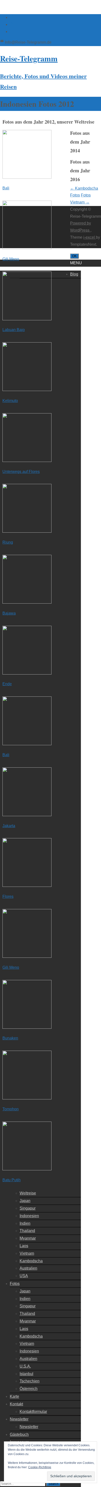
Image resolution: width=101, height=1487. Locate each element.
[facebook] (12, 17)
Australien (28, 1268)
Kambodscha (31, 1261)
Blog (74, 274)
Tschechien (29, 1381)
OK (74, 256)
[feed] (12, 24)
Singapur (28, 1208)
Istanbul (26, 1374)
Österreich (29, 1389)
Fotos (15, 1284)
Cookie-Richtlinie (39, 1467)
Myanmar (28, 1238)
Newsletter (19, 1419)
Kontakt (16, 1404)
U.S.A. (25, 1366)
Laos (24, 1246)
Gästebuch (19, 1434)
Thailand (27, 1231)
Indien (25, 1223)
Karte (14, 1396)
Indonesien (29, 1216)
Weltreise (28, 1193)
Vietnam (27, 1253)
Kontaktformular (33, 1411)
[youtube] (12, 31)
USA (24, 1276)
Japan (25, 1201)
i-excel (89, 237)
